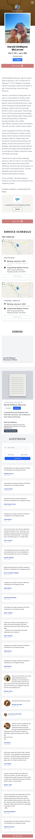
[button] (18, 245)
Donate (17, 209)
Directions (17, 276)
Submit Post (17, 458)
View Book (8, 408)
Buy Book (16, 408)
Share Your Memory (10, 431)
